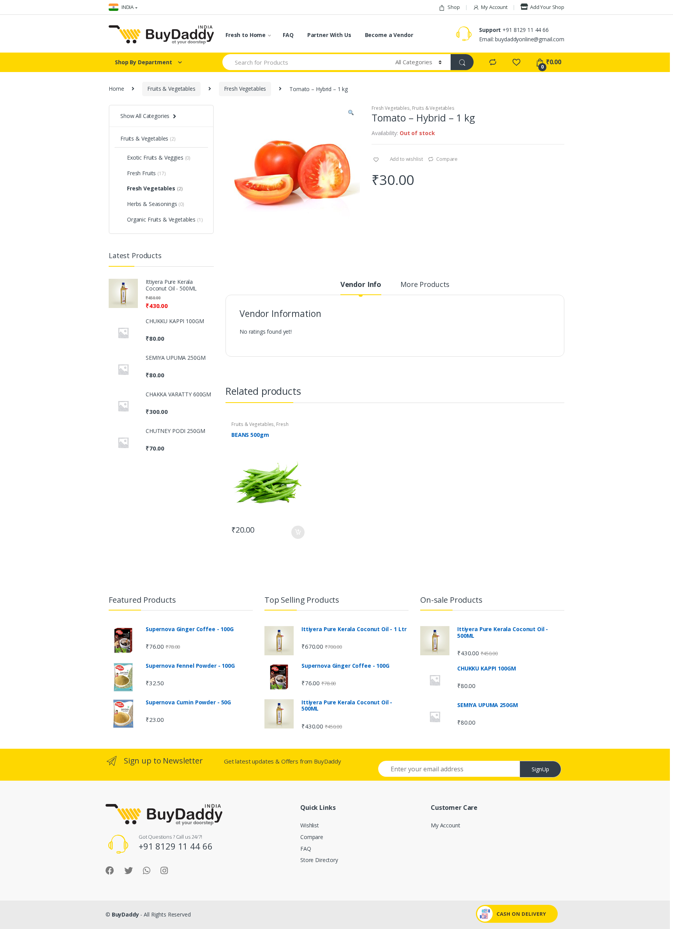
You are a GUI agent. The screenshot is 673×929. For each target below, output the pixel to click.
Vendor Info (360, 285)
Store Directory (319, 860)
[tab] (360, 288)
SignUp (540, 769)
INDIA (127, 7)
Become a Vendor (389, 35)
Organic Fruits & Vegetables (165, 219)
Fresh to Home (246, 35)
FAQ (288, 35)
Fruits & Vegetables (171, 88)
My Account (494, 7)
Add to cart (298, 532)
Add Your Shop (547, 7)
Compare (447, 158)
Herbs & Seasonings (155, 204)
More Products (424, 285)
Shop (453, 7)
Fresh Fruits (146, 173)
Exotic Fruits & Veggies (158, 157)
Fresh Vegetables (245, 88)
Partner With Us (329, 35)
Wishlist (309, 825)
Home (116, 88)
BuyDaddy (125, 914)
